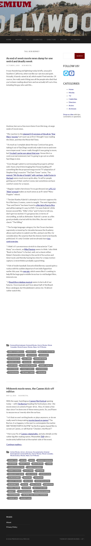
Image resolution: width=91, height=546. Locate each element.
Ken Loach (28, 481)
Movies (19, 39)
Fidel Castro (32, 474)
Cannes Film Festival (37, 401)
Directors (51, 39)
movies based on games (38, 420)
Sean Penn (26, 488)
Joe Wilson (39, 477)
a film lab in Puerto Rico (45, 205)
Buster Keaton (14, 358)
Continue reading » (14, 444)
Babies (31, 460)
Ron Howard (13, 369)
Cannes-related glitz (29, 434)
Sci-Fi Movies (42, 347)
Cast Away (27, 358)
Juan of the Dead (14, 481)
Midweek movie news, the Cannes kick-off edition (30, 390)
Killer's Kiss (12, 365)
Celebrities (38, 39)
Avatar (23, 460)
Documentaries (38, 452)
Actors (63, 39)
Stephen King (13, 372)
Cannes (49, 464)
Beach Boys (32, 355)
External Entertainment (18, 345)
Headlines (27, 362)
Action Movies (15, 452)
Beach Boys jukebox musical (20, 282)
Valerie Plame (26, 498)
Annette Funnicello (16, 352)
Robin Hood (48, 484)
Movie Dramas (22, 347)
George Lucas (45, 474)
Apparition (31, 352)
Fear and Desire (40, 358)
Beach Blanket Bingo (16, 355)
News (35, 347)
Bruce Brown (38, 464)
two (48, 238)
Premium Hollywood (21, 539)
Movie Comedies (47, 454)
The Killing (41, 372)
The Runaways (13, 495)
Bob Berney (44, 355)
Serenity (11, 491)
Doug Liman (28, 470)
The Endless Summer (42, 491)
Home (8, 39)
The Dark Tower (28, 372)
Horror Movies (42, 345)
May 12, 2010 (11, 396)
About (8, 522)
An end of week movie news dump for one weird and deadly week (29, 60)
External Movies (31, 345)
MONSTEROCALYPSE (42, 481)
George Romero (14, 477)
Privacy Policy (11, 527)
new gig (26, 271)
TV (27, 39)
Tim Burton (22, 404)
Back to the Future (46, 352)
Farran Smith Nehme (15, 474)
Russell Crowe (13, 488)
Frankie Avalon (14, 362)
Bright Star (24, 464)
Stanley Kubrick (27, 369)
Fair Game (40, 470)
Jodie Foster (39, 362)
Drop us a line (68, 114)
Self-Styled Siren (40, 488)
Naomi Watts (13, 484)
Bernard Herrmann (45, 460)
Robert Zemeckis (46, 365)
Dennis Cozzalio (14, 470)
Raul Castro (36, 484)
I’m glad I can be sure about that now (24, 153)
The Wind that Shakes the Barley (35, 495)
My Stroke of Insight (28, 365)
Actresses (75, 39)
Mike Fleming (29, 249)
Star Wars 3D (42, 369)
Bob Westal (27, 65)
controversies (12, 241)
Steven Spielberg (24, 491)
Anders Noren (73, 539)
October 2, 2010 (13, 65)
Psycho (25, 484)
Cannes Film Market (34, 467)
